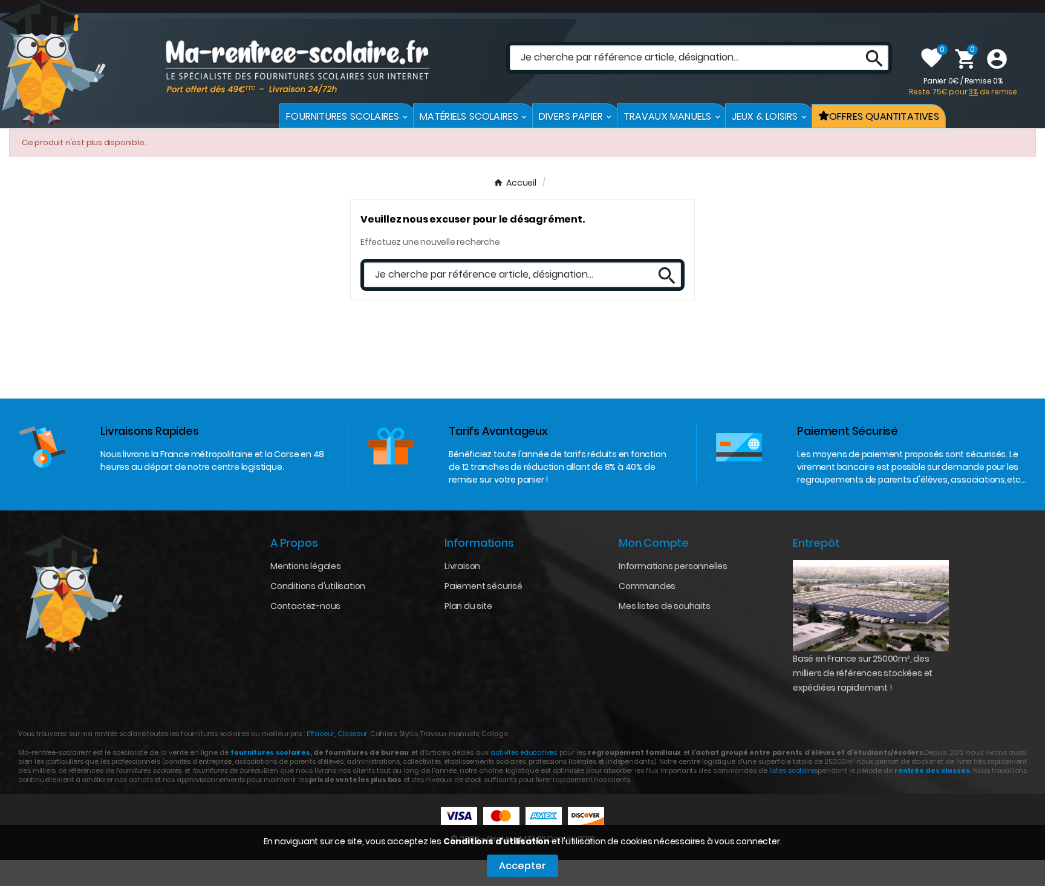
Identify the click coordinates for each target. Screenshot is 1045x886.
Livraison (462, 566)
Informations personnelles (673, 566)
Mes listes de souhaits (665, 606)
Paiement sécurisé (483, 586)
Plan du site (468, 606)
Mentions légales (305, 566)
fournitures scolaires (270, 752)
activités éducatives (523, 752)
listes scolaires (793, 770)
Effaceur (320, 733)
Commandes (647, 586)
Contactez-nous (305, 606)
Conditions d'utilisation (496, 841)
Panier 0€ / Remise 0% (963, 86)
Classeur (351, 733)
